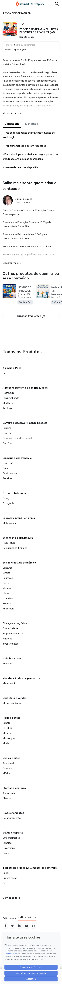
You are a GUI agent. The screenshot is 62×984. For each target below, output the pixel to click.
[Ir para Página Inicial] (30, 4)
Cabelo (6, 723)
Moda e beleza (12, 718)
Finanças (7, 638)
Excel (6, 873)
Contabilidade (10, 628)
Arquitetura (9, 543)
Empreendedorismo (13, 633)
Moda (6, 743)
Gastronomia (10, 473)
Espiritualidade (11, 398)
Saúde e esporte (13, 832)
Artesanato (9, 763)
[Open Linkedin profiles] (19, 926)
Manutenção (9, 683)
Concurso (8, 568)
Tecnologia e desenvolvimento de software (30, 868)
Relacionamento (12, 818)
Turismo (7, 663)
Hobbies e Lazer (12, 658)
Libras (6, 593)
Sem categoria (12, 898)
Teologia (8, 408)
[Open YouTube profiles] (26, 926)
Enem (6, 583)
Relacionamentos (13, 813)
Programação (10, 878)
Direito (6, 573)
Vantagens (12, 124)
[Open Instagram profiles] (33, 926)
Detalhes (31, 124)
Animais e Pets (12, 368)
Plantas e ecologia (14, 788)
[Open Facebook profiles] (5, 926)
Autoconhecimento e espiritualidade (25, 388)
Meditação (8, 403)
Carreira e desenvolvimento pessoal (25, 423)
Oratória (7, 443)
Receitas (7, 478)
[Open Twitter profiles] (12, 926)
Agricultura (9, 793)
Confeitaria (8, 463)
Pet (5, 373)
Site (5, 883)
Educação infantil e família (19, 518)
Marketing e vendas (15, 698)
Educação (8, 578)
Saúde (6, 853)
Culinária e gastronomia (17, 458)
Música (6, 773)
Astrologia (8, 393)
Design (6, 498)
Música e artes (11, 758)
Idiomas (7, 588)
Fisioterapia (9, 848)
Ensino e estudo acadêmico (19, 562)
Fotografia (8, 503)
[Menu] (5, 4)
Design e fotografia (15, 493)
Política (7, 603)
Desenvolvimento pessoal (17, 438)
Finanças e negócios (15, 623)
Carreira (7, 428)
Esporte (7, 843)
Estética (7, 728)
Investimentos (11, 644)
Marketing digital (12, 703)
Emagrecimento (11, 838)
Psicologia (8, 608)
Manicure (7, 733)
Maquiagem (9, 738)
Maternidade (10, 523)
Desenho (8, 768)
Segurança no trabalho (15, 548)
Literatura (8, 598)
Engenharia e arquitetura (18, 538)
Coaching (7, 433)
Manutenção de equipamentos (21, 678)
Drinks (6, 468)
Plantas (7, 798)
